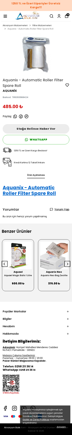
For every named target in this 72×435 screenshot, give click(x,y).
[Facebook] (5, 408)
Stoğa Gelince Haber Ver (36, 129)
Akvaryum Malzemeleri (15, 25)
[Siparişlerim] (59, 16)
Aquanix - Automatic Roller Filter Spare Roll (29, 190)
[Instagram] (14, 408)
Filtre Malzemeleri (42, 25)
